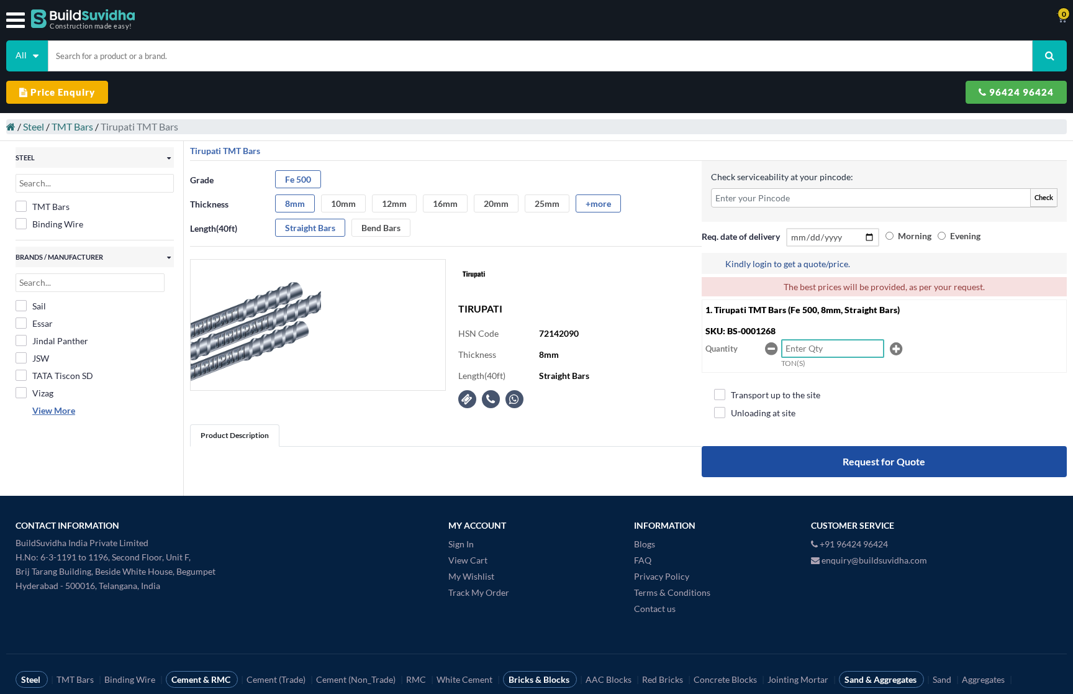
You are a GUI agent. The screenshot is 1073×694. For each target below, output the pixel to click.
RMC (417, 679)
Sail (39, 306)
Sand (943, 679)
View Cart (467, 560)
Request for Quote (884, 461)
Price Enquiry (61, 92)
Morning (914, 236)
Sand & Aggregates (881, 679)
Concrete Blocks (726, 679)
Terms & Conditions (672, 592)
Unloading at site (763, 413)
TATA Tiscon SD (62, 375)
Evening (965, 236)
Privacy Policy (661, 576)
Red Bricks (663, 679)
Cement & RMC (201, 679)
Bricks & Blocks (540, 679)
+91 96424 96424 (853, 544)
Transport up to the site (775, 395)
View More (53, 410)
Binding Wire (57, 224)
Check (1044, 197)
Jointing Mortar (798, 679)
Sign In (461, 544)
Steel (33, 126)
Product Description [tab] (235, 435)
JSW (40, 358)
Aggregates (984, 679)
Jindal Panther (60, 341)
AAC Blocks (609, 679)
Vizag (42, 393)
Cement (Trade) (277, 679)
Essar (42, 323)
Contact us (655, 608)
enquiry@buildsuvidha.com (873, 560)
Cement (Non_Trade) (356, 679)
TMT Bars (72, 126)
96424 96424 (1020, 92)
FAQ (642, 560)
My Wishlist (471, 576)
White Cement (465, 679)
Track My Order (478, 592)
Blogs (644, 544)
